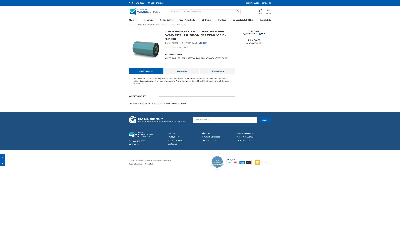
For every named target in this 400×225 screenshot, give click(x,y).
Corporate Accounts (244, 133)
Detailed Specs (182, 71)
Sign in (260, 13)
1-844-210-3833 (251, 34)
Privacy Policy (173, 137)
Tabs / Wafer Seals (187, 20)
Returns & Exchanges (211, 137)
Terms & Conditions (210, 140)
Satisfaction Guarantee (245, 137)
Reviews (171, 133)
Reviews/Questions (217, 71)
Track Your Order (243, 140)
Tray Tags (222, 20)
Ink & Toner (206, 20)
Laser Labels (265, 20)
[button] (2, 160)
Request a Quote (252, 3)
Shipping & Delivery (176, 140)
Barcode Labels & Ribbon (243, 20)
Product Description (146, 71)
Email (263, 34)
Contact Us (266, 3)
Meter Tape (149, 20)
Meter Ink (133, 20)
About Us (206, 133)
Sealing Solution (167, 20)
